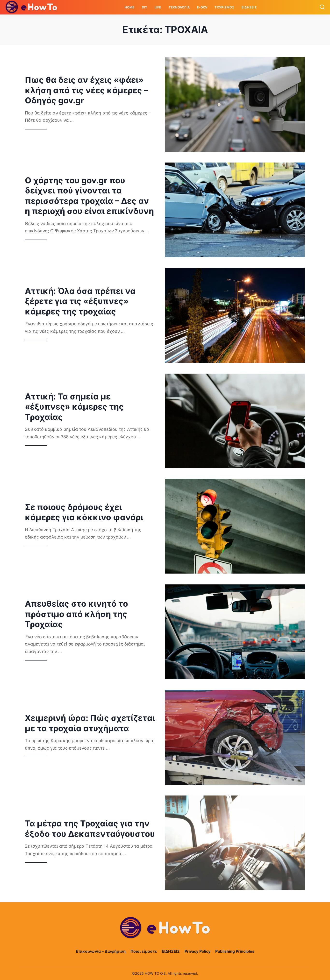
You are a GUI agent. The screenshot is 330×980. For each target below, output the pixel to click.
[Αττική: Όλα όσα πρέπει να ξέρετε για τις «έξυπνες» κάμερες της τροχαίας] (235, 315)
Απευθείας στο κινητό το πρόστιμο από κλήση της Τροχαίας (76, 614)
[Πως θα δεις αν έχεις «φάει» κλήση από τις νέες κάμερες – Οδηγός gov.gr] (235, 104)
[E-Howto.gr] (31, 7)
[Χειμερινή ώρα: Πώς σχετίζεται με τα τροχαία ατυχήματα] (235, 737)
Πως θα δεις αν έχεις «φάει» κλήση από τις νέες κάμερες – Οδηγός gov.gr (86, 90)
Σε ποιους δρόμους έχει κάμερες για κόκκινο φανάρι (84, 512)
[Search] (322, 7)
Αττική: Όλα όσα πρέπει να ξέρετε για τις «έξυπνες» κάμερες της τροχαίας (80, 301)
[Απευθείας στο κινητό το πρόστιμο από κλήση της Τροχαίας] (235, 631)
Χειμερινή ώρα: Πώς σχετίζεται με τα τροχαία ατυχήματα (90, 723)
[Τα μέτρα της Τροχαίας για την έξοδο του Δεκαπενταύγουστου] (235, 842)
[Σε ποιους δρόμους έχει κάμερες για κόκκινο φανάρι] (235, 526)
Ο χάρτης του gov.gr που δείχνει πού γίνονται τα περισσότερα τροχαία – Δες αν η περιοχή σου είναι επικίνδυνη (89, 195)
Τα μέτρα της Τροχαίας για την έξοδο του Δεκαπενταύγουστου (90, 828)
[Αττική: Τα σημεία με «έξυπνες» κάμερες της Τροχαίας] (235, 421)
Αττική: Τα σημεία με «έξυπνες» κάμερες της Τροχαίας (74, 406)
